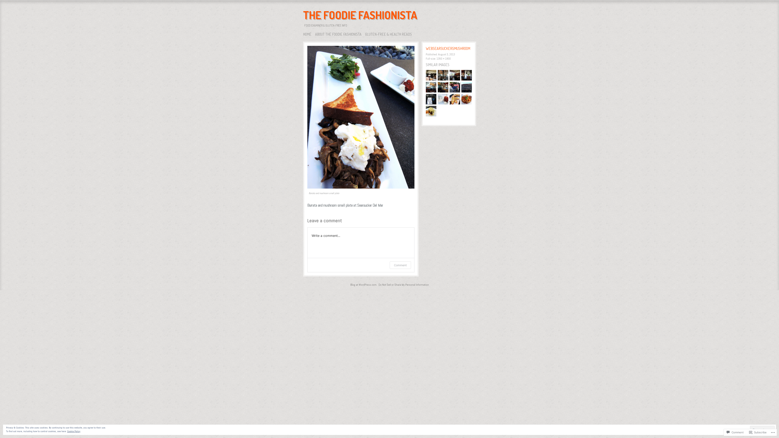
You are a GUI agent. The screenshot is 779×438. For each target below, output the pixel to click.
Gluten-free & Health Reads (388, 34)
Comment (400, 265)
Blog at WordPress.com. (363, 285)
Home (307, 34)
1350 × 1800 (444, 58)
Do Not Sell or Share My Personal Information (404, 285)
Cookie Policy (73, 431)
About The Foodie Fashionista (338, 34)
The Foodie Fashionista (360, 15)
